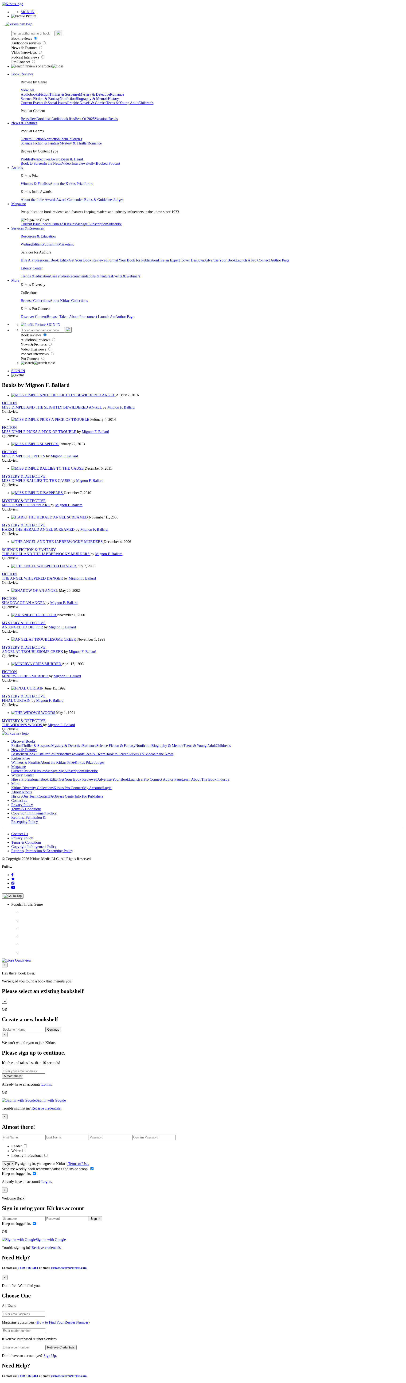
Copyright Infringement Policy (34, 813)
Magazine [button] (18, 204)
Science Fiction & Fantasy (40, 99)
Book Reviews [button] (22, 74)
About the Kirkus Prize (67, 184)
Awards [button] (17, 168)
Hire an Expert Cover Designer (181, 260)
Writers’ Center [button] (22, 775)
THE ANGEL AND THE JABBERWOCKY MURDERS (46, 554)
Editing (37, 244)
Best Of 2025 (85, 119)
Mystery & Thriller (74, 143)
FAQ (52, 796)
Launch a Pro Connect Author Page (155, 779)
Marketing (66, 244)
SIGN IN (28, 12)
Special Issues (50, 224)
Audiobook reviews (26, 43)
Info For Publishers (89, 796)
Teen (63, 139)
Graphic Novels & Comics (86, 103)
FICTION (9, 403)
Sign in (8, 1164)
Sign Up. (50, 1356)
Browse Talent (58, 317)
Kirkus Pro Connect (68, 788)
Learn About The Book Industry (206, 779)
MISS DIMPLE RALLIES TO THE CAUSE (36, 481)
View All (27, 90)
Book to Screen (32, 163)
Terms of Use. (78, 1164)
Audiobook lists (63, 119)
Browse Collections (35, 301)
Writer (16, 1151)
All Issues (68, 224)
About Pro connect (83, 317)
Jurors (88, 184)
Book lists (43, 119)
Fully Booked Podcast (103, 163)
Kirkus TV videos (142, 754)
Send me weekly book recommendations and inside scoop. (46, 1169)
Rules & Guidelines (98, 200)
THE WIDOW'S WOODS (22, 725)
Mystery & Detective (94, 94)
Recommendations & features (90, 276)
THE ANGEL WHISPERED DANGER (33, 578)
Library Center (32, 268)
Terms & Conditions (26, 809)
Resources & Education (38, 236)
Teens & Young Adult (122, 103)
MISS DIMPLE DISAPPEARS (26, 505)
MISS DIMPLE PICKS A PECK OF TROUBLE (39, 432)
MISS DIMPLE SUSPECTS (24, 456)
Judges (118, 200)
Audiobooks (30, 94)
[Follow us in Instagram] (13, 883)
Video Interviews (24, 53)
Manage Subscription (91, 224)
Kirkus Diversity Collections (32, 788)
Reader (17, 1146)
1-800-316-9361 (27, 1268)
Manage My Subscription (64, 771)
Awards (56, 159)
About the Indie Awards (38, 200)
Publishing (50, 244)
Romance (117, 94)
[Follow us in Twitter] (13, 879)
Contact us (19, 801)
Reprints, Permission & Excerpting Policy (28, 819)
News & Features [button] (24, 123)
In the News (53, 163)
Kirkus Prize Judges (89, 762)
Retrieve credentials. (46, 1108)
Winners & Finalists (35, 184)
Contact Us (19, 834)
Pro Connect (21, 62)
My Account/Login (97, 788)
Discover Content (34, 317)
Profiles (26, 159)
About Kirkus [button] (21, 792)
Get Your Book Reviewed (88, 260)
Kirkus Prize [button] (20, 758)
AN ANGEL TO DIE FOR (23, 627)
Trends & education (35, 276)
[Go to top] (12, 896)
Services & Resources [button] (27, 228)
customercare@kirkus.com (69, 1268)
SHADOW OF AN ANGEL (24, 603)
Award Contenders (70, 200)
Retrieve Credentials (61, 1347)
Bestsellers (28, 119)
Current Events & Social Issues (44, 103)
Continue (53, 1029)
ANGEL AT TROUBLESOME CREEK (33, 652)
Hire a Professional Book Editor (35, 779)
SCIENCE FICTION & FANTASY (29, 550)
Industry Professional (27, 1155)
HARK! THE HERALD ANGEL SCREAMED (39, 529)
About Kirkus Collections (69, 301)
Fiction (44, 94)
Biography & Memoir (92, 99)
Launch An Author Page (116, 317)
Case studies (59, 276)
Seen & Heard (72, 159)
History (113, 99)
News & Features (24, 48)
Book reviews (22, 38)
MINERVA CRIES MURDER (25, 676)
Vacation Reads (106, 119)
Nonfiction (68, 99)
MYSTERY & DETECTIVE (24, 476)
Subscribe (114, 224)
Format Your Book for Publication (132, 260)
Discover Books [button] (23, 741)
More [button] (15, 280)
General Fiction (32, 139)
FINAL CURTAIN (16, 700)
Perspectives (41, 159)
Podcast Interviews (25, 57)
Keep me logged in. (17, 1174)
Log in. (46, 1084)
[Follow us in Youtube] (13, 887)
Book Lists (35, 754)
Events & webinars (126, 276)
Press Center (65, 796)
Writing (26, 244)
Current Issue (30, 224)
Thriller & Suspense (64, 94)
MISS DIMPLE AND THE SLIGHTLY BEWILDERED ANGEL (52, 407)
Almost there (12, 1076)
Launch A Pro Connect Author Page (262, 260)
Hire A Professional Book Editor (45, 260)
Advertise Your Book (220, 260)
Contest (43, 796)
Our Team (29, 796)
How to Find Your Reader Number (62, 1322)
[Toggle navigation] (4, 25)
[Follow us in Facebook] (12, 875)
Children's (145, 103)
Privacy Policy (22, 805)
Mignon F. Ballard (121, 407)
